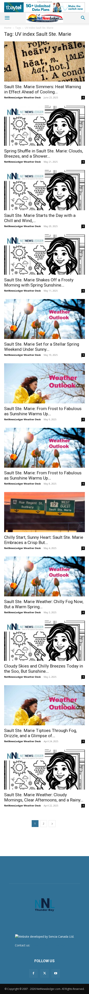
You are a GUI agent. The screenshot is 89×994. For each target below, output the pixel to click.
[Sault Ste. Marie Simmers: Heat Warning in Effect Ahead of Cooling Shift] (44, 61)
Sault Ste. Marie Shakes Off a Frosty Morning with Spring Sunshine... (38, 282)
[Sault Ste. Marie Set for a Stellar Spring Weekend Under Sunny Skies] (44, 319)
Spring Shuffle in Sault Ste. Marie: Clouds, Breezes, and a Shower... (43, 153)
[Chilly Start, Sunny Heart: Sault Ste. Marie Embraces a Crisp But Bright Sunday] (44, 512)
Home (7, 28)
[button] (7, 17)
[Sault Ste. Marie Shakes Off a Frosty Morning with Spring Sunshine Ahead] (44, 255)
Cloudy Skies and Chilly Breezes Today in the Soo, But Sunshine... (43, 669)
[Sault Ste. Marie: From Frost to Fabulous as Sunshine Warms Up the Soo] (44, 383)
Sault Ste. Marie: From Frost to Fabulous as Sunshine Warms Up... (43, 411)
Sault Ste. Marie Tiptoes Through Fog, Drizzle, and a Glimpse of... (40, 733)
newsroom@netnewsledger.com (52, 945)
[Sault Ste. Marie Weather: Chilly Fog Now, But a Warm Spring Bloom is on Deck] (44, 576)
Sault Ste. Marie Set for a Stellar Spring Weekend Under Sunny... (41, 347)
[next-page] (52, 823)
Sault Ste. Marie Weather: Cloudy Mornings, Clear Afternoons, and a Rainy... (43, 797)
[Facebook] (33, 973)
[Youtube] (56, 973)
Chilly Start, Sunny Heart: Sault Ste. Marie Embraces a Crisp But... (43, 540)
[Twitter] (44, 973)
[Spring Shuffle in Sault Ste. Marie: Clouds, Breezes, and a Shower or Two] (44, 126)
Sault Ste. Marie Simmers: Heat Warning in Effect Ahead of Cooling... (42, 89)
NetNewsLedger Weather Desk (22, 97)
